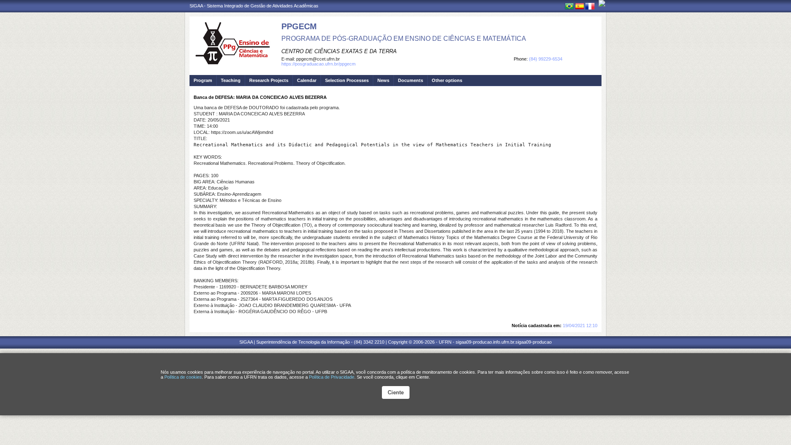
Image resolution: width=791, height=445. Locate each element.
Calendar (306, 80)
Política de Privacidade (331, 377)
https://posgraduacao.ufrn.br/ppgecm (318, 63)
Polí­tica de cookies (183, 377)
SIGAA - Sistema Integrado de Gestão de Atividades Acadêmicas (254, 5)
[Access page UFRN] (602, 3)
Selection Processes (347, 80)
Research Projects (268, 80)
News (383, 80)
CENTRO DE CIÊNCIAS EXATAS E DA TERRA (339, 51)
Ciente (396, 392)
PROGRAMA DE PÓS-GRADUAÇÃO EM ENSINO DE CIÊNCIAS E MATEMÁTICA (403, 38)
